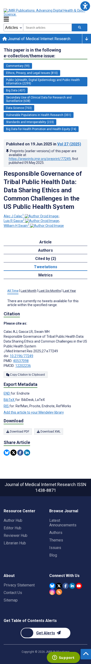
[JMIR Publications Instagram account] (52, 592)
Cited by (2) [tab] (45, 258)
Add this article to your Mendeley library (34, 412)
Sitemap (11, 600)
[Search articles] (79, 27)
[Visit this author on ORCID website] (41, 216)
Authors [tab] (45, 250)
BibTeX (9, 400)
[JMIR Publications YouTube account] (79, 586)
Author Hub (13, 520)
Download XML (50, 431)
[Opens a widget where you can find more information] (63, 658)
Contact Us (13, 592)
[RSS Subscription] (59, 592)
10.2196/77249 (21, 356)
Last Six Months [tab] (50, 290)
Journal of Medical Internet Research (38, 38)
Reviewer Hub (15, 535)
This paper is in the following (32, 52)
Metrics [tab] (45, 275)
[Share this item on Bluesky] (7, 453)
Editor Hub (12, 528)
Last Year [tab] (69, 290)
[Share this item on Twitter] (13, 453)
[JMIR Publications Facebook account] (66, 586)
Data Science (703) (19, 108)
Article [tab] (45, 242)
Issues (55, 547)
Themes (56, 540)
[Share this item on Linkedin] (27, 453)
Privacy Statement (19, 585)
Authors (55, 532)
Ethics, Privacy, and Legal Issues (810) (32, 73)
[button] (85, 5)
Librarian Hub (15, 543)
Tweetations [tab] (45, 267)
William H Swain (16, 226)
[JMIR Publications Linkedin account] (72, 586)
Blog (53, 555)
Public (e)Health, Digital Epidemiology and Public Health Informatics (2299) (43, 81)
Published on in (43, 144)
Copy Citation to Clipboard (27, 374)
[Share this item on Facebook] (20, 453)
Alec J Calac (14, 216)
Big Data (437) (15, 90)
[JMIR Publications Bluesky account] (52, 586)
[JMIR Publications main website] (45, 12)
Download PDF (19, 431)
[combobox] (47, 27)
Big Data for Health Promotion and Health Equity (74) (41, 129)
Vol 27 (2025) (69, 144)
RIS (6, 406)
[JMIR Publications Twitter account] (59, 586)
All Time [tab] (12, 290)
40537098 (21, 361)
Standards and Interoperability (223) (30, 122)
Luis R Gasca (14, 221)
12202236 (23, 366)
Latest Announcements (62, 522)
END (7, 393)
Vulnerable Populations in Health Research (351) (38, 115)
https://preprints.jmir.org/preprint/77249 (40, 159)
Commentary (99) (18, 66)
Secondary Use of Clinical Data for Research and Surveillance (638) (39, 99)
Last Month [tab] (28, 290)
